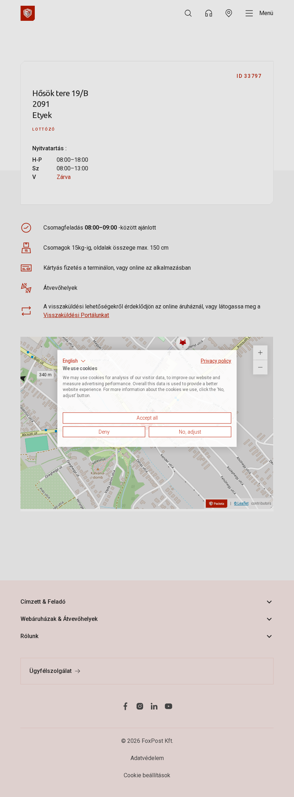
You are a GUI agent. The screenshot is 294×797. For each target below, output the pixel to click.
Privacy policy (216, 361)
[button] (74, 361)
